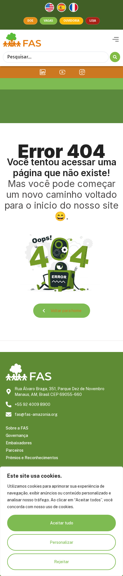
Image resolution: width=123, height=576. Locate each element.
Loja (93, 21)
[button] (115, 39)
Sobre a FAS (17, 428)
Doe (30, 21)
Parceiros (14, 450)
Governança (17, 435)
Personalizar (61, 542)
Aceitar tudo (61, 523)
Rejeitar (61, 561)
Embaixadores (19, 443)
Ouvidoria (71, 21)
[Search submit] (115, 57)
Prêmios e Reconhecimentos (32, 457)
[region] (61, 521)
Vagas (48, 21)
